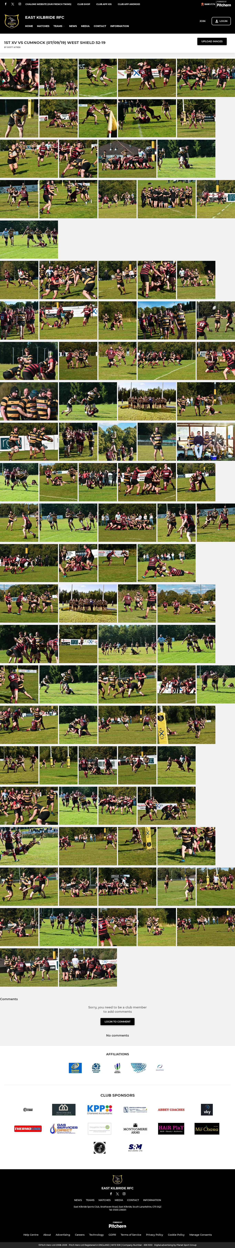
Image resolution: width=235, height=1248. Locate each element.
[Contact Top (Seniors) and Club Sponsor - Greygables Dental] (99, 1129)
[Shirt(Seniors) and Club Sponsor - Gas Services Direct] (64, 1129)
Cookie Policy (176, 1234)
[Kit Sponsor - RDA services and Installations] (135, 1110)
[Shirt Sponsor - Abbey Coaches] (171, 1110)
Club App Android (129, 4)
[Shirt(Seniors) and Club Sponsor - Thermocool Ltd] (28, 1129)
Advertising (63, 1234)
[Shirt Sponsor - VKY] (207, 1110)
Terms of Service (131, 1234)
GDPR (112, 1234)
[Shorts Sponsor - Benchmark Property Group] (64, 1110)
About (47, 1234)
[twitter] (12, 4)
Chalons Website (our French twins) (48, 4)
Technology (96, 1234)
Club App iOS (104, 4)
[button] (29, 26)
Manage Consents (200, 1234)
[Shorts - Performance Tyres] (28, 1110)
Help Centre (31, 1234)
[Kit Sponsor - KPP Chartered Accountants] (99, 1110)
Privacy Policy (154, 1234)
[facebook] (5, 4)
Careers (79, 1234)
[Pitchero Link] (224, 6)
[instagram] (19, 4)
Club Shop (83, 4)
